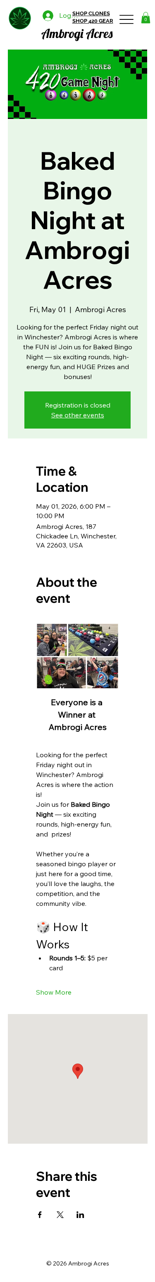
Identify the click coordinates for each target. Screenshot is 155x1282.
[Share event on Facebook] (40, 1214)
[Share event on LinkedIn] (80, 1214)
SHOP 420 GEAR (92, 21)
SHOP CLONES (91, 13)
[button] (145, 17)
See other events (77, 415)
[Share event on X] (60, 1214)
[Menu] (126, 19)
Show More (54, 992)
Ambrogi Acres (77, 33)
